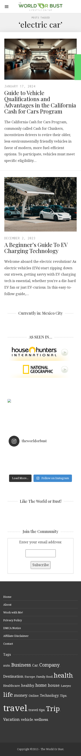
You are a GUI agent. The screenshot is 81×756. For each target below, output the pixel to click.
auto (6, 665)
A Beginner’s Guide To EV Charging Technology (35, 248)
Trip (53, 708)
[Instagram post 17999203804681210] (40, 452)
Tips (63, 696)
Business (21, 665)
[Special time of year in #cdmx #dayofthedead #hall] (40, 464)
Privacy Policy (12, 620)
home (41, 685)
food (49, 677)
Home (7, 597)
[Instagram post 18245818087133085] (40, 458)
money (20, 695)
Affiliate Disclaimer (16, 636)
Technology (49, 695)
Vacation (11, 719)
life (8, 694)
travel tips (37, 710)
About (7, 604)
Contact (8, 644)
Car (35, 665)
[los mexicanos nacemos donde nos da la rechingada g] (40, 469)
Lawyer (65, 686)
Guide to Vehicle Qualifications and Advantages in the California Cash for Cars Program (40, 102)
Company (49, 665)
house (54, 685)
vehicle (27, 719)
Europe (30, 677)
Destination (13, 676)
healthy (27, 685)
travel (15, 707)
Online (34, 696)
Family (40, 677)
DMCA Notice (12, 628)
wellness (41, 719)
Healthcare (11, 686)
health (63, 675)
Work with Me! (13, 612)
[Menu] (6, 6)
